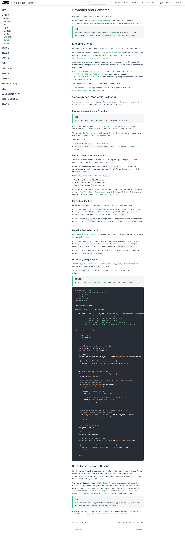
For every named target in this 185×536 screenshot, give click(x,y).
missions (105, 58)
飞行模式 (6, 34)
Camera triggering (80, 88)
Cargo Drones (92, 514)
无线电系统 (7, 31)
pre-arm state (111, 33)
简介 (4, 10)
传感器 (5, 28)
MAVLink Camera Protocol (108, 53)
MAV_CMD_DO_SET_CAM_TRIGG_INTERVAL (90, 71)
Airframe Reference (82, 172)
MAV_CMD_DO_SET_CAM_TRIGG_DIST (88, 74)
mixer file (78, 160)
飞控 (4, 25)
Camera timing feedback (83, 90)
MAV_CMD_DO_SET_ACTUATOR (84, 234)
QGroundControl (121, 3)
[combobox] (97, 3)
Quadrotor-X (86, 176)
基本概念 (6, 18)
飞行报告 (6, 43)
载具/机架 (6, 21)
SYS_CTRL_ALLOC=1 (103, 126)
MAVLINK (145, 3)
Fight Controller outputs (101, 21)
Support (161, 3)
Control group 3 (100, 192)
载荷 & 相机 (7, 40)
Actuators (89, 133)
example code (97, 264)
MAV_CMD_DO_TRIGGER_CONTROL (87, 77)
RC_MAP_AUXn (117, 205)
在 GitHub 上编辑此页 (80, 523)
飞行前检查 (78, 530)
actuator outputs (99, 135)
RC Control (106, 144)
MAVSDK (134, 3)
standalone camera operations (84, 58)
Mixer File (82, 192)
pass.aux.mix (114, 194)
